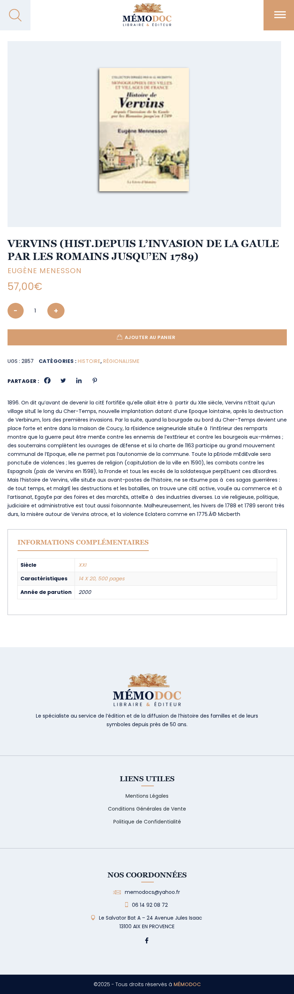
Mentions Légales (147, 795)
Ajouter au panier (150, 337)
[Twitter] (63, 380)
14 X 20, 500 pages (101, 578)
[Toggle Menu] (280, 14)
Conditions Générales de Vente (147, 808)
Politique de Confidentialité (147, 821)
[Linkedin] (79, 380)
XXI (82, 565)
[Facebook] (47, 380)
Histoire (89, 361)
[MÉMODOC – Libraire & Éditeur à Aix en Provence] (147, 18)
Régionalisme (121, 361)
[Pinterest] (94, 380)
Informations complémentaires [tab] (83, 542)
